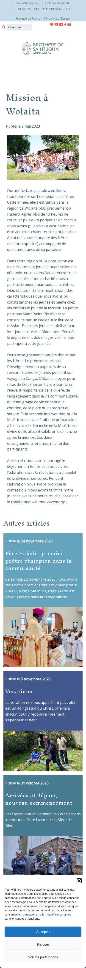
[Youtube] (61, 25)
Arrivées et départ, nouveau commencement (38, 799)
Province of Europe (58, 18)
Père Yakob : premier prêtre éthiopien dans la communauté (38, 560)
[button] (79, 880)
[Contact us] (56, 24)
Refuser (43, 944)
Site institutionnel (27, 3)
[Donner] (52, 24)
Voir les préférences (43, 957)
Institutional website (57, 3)
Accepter (43, 932)
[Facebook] (65, 24)
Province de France (28, 18)
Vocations (18, 691)
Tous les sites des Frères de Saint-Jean (43, 9)
